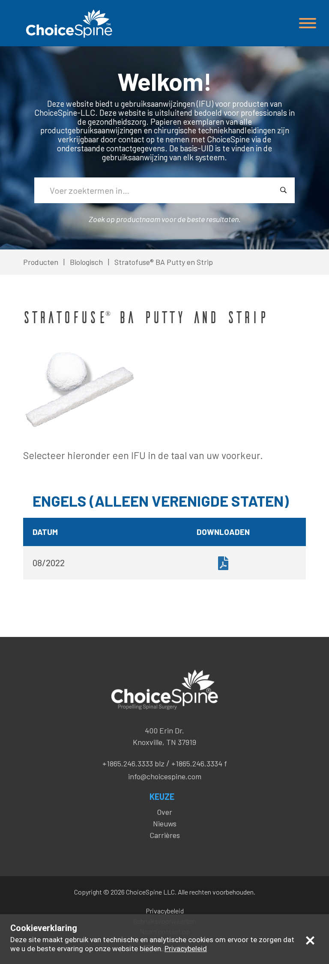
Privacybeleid (165, 911)
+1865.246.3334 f (199, 763)
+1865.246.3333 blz (133, 763)
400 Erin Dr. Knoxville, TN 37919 (164, 736)
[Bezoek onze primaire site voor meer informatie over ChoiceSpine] (68, 23)
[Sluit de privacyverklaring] (310, 940)
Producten (40, 262)
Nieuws (164, 823)
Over (164, 812)
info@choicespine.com (164, 776)
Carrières (165, 835)
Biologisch (86, 262)
